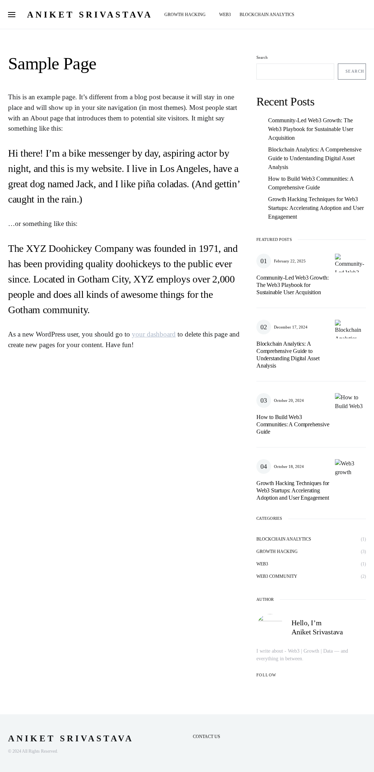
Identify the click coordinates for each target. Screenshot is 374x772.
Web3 (262, 563)
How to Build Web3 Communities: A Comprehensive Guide (311, 183)
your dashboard (154, 334)
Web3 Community (276, 576)
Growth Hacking (277, 551)
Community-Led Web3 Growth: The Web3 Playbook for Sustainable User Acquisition (310, 129)
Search (262, 57)
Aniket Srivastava (90, 14)
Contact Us (206, 736)
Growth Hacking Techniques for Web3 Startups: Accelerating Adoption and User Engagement (316, 208)
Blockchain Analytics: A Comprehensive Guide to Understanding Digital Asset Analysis (315, 158)
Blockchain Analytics (283, 539)
